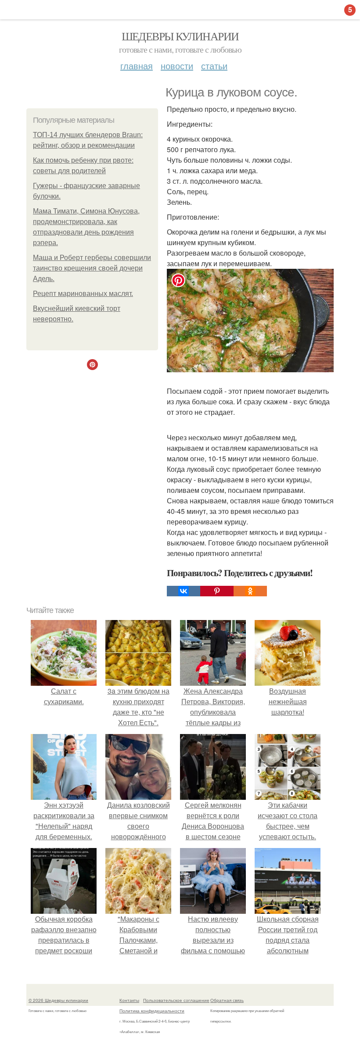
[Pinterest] (217, 591)
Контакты (129, 1000)
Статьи (214, 65)
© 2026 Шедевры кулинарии (58, 1000)
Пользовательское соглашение (176, 1000)
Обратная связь (227, 1000)
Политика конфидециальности (151, 1011)
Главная (136, 65)
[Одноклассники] (250, 591)
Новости (177, 65)
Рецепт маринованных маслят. (83, 293)
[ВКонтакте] (183, 591)
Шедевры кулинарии (180, 36)
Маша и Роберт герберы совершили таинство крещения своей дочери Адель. (92, 268)
